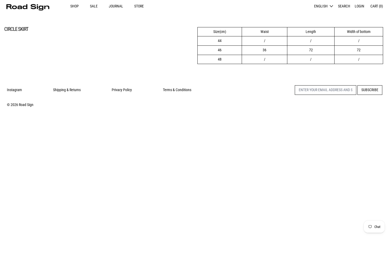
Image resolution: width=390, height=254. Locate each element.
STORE (139, 6)
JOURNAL (116, 6)
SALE (94, 6)
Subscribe (369, 90)
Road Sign (26, 105)
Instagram (14, 90)
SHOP (74, 6)
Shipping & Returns (67, 90)
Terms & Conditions (177, 90)
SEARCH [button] (344, 6)
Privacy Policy (122, 90)
